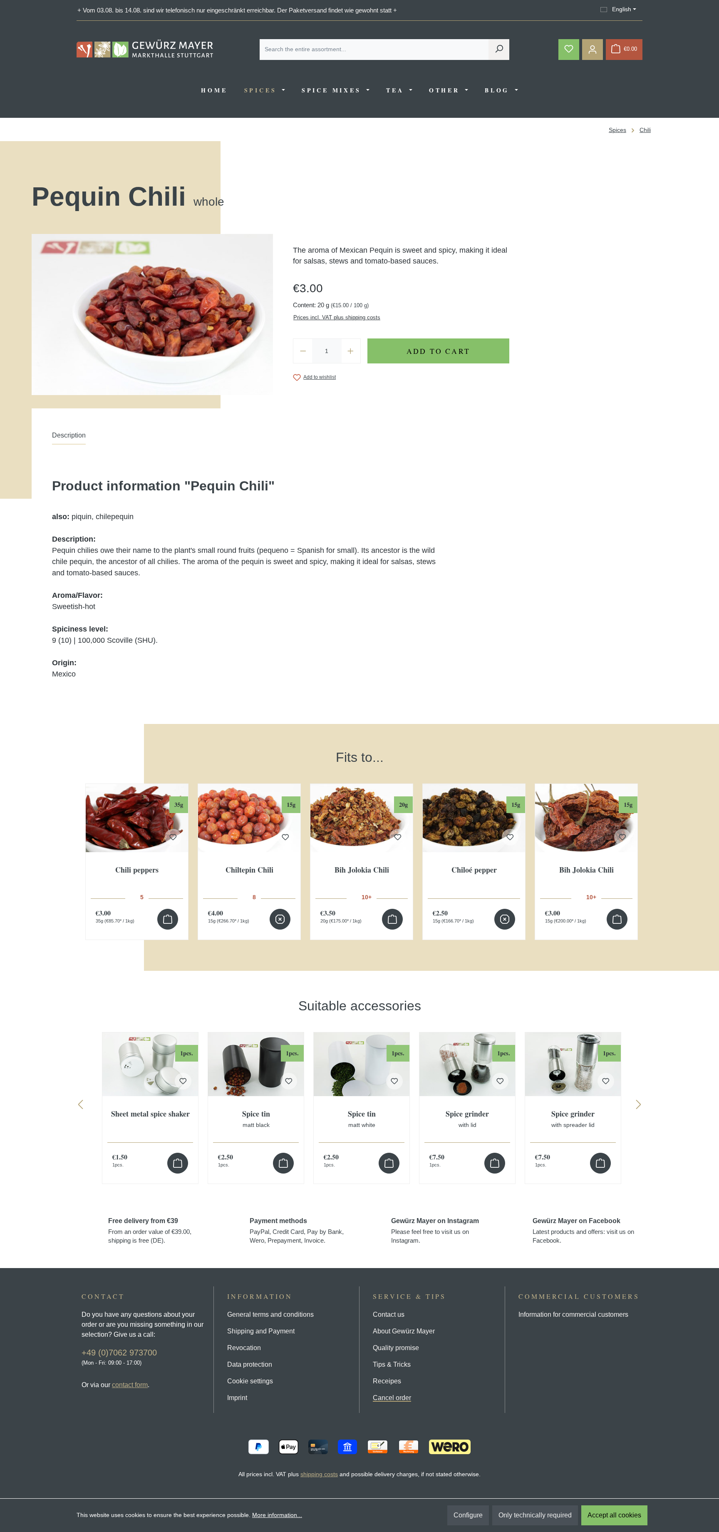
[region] (359, 836)
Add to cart (438, 351)
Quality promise (396, 1347)
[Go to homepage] (145, 48)
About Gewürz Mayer (404, 1331)
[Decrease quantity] (302, 351)
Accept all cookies (614, 1515)
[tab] (69, 437)
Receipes (387, 1381)
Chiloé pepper (474, 870)
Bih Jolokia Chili (362, 870)
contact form (130, 1384)
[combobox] (374, 49)
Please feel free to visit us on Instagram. (435, 1230)
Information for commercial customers (573, 1314)
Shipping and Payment (261, 1331)
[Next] (638, 1106)
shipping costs (319, 1474)
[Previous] (80, 1106)
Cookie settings (250, 1381)
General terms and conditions (270, 1314)
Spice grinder (467, 1119)
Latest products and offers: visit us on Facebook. (583, 1230)
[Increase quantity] (350, 351)
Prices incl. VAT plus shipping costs (336, 317)
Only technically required (535, 1515)
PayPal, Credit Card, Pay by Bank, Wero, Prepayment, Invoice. (297, 1230)
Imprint (237, 1397)
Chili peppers (137, 870)
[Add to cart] (167, 919)
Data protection (249, 1364)
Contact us (388, 1314)
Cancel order (392, 1397)
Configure (468, 1515)
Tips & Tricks (392, 1364)
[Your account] (592, 49)
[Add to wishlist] (173, 837)
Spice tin (256, 1119)
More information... (277, 1515)
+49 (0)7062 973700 (119, 1352)
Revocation (244, 1347)
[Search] (498, 49)
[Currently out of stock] (280, 919)
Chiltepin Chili (249, 870)
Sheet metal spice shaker (150, 1114)
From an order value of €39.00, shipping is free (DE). (149, 1230)
